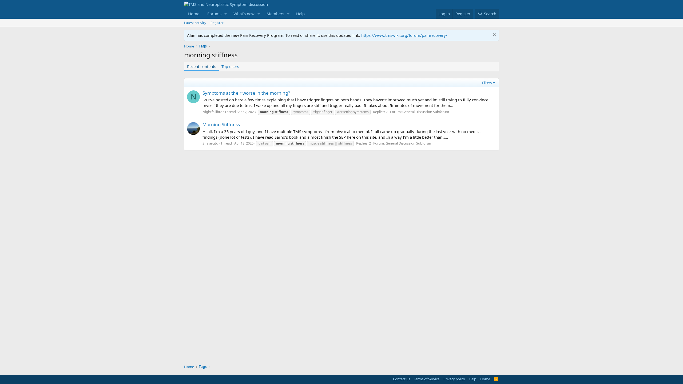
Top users (230, 66)
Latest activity (195, 22)
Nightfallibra (212, 111)
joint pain (264, 143)
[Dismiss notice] (493, 35)
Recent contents (201, 66)
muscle (321, 143)
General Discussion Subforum (425, 111)
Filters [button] (487, 82)
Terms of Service (426, 379)
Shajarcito (210, 143)
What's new (244, 13)
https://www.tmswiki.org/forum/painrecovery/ (404, 35)
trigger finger (322, 112)
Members (275, 13)
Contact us (401, 379)
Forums (214, 13)
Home (193, 13)
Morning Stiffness (221, 124)
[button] (225, 14)
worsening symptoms (353, 112)
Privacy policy (454, 379)
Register (217, 22)
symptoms (300, 112)
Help (300, 13)
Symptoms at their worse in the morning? (246, 93)
